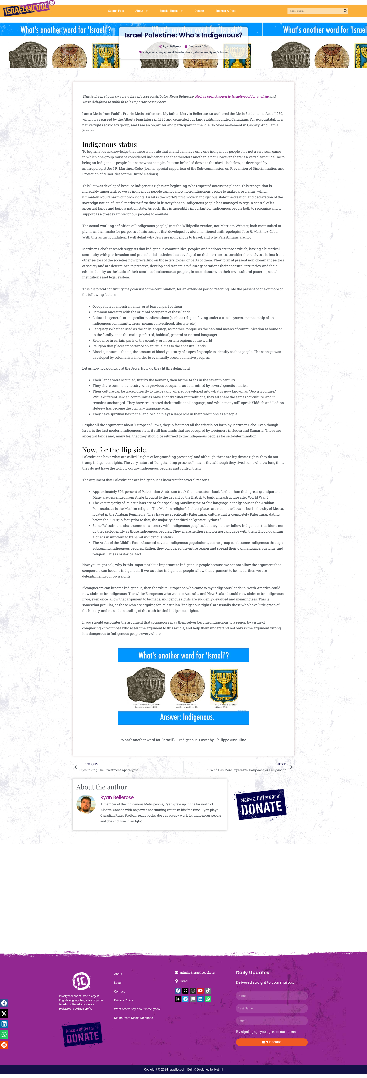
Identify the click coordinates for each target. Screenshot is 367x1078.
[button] (4, 1003)
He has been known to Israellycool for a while (232, 96)
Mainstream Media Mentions (133, 1018)
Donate (199, 11)
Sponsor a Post (225, 11)
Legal (118, 983)
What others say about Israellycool (137, 1009)
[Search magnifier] (345, 11)
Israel (170, 52)
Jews (188, 52)
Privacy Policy (123, 1000)
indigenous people (154, 52)
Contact (119, 991)
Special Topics (169, 11)
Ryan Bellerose (218, 52)
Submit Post (116, 11)
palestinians (200, 52)
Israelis (179, 52)
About (139, 11)
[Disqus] (183, 899)
